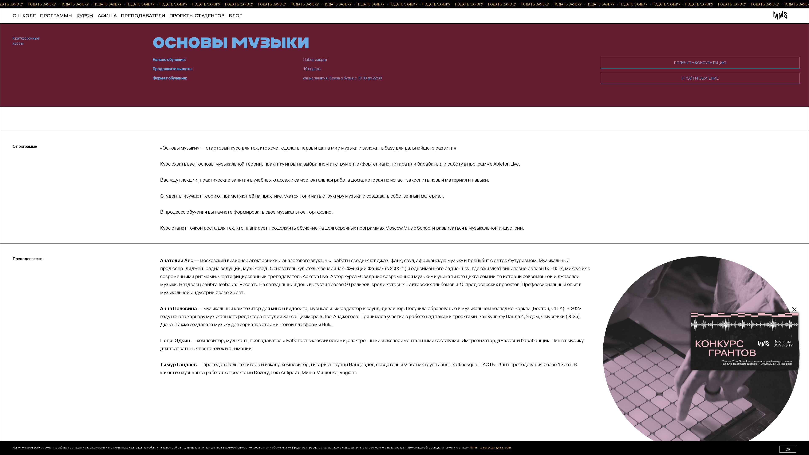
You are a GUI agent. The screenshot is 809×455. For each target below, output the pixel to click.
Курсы (85, 15)
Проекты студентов (197, 15)
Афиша (107, 15)
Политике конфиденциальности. (491, 447)
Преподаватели (143, 15)
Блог (235, 15)
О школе (24, 15)
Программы (56, 15)
